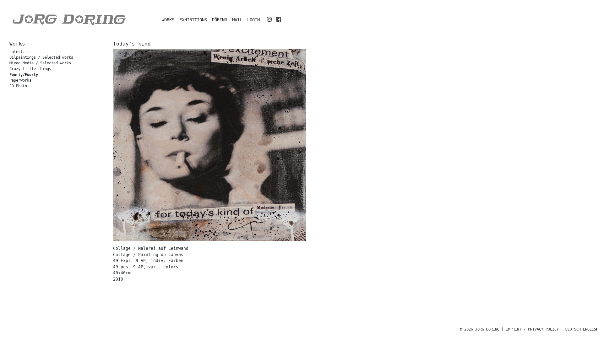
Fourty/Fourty (23, 75)
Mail (237, 20)
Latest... (19, 52)
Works (168, 20)
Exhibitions (193, 20)
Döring (219, 20)
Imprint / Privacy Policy (532, 329)
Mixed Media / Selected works (40, 63)
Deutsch (573, 329)
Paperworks (20, 80)
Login (253, 20)
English (590, 329)
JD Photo (18, 86)
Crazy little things (30, 69)
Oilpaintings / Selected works (41, 57)
